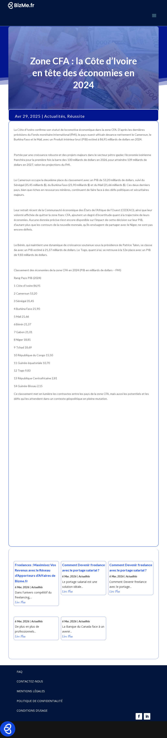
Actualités (54, 116)
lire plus (20, 602)
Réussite (76, 116)
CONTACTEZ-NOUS (30, 681)
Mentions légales (31, 691)
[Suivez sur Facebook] (139, 716)
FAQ (19, 672)
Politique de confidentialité (40, 701)
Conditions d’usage (32, 710)
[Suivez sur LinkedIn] (147, 716)
